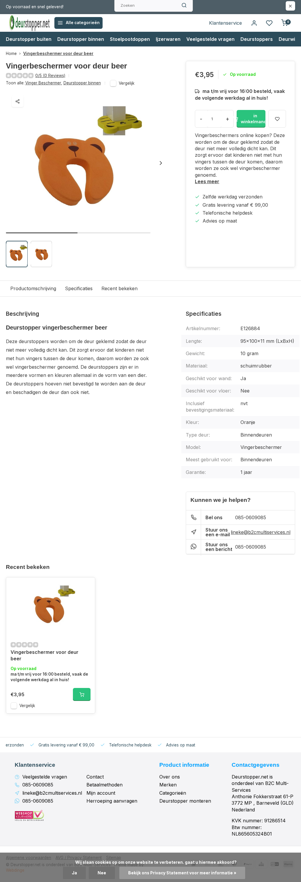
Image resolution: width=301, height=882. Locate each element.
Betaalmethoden (104, 785)
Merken (168, 785)
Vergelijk (126, 83)
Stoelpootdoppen (130, 39)
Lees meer (207, 181)
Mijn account (100, 793)
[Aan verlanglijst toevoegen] (86, 586)
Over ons (169, 777)
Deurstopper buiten (28, 39)
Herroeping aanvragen (111, 801)
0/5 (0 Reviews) (50, 75)
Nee (102, 873)
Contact (95, 777)
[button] (160, 163)
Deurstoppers (256, 39)
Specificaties (79, 288)
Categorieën (172, 793)
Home (11, 53)
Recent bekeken (119, 288)
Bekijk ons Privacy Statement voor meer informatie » (182, 873)
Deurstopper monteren (185, 801)
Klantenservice (225, 23)
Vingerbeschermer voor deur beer (58, 53)
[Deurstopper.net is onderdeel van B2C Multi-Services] (29, 23)
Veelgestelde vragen (210, 39)
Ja (74, 873)
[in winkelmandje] (82, 694)
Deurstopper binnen (80, 39)
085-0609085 (250, 517)
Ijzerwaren (168, 39)
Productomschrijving (33, 288)
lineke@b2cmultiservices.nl (260, 532)
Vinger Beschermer (43, 83)
